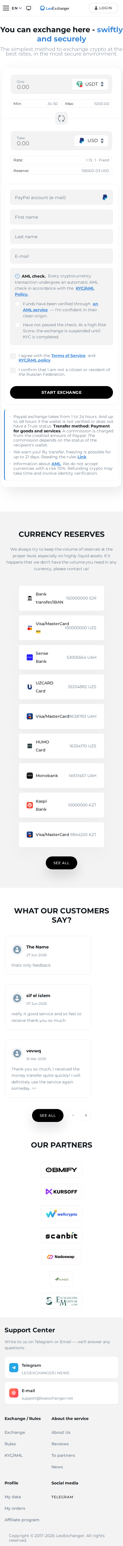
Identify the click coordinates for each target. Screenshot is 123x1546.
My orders (15, 1508)
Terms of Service (68, 355)
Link (82, 456)
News (57, 1466)
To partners (63, 1455)
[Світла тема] (28, 8)
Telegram (62, 1497)
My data (13, 1496)
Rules (10, 1443)
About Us (60, 1432)
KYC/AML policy (34, 360)
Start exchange (61, 392)
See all (61, 863)
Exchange (15, 1432)
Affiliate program (22, 1519)
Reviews (60, 1443)
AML (56, 463)
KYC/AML (14, 1455)
